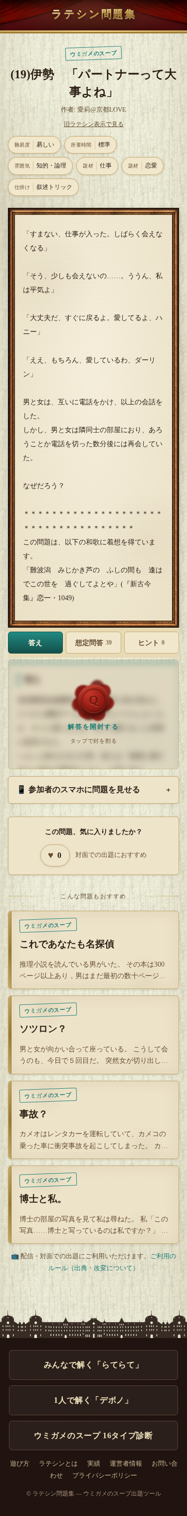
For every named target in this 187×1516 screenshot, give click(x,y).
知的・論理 (40, 165)
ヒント (151, 643)
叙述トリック (43, 186)
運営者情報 (126, 1463)
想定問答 (93, 643)
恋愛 (142, 165)
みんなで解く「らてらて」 (94, 1364)
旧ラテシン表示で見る (94, 124)
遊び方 (19, 1463)
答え (35, 643)
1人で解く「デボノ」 (93, 1400)
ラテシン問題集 (94, 13)
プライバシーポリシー (104, 1475)
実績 (93, 1463)
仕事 (97, 165)
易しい (34, 144)
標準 (90, 144)
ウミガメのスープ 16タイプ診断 (93, 1435)
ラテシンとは (58, 1463)
